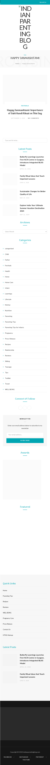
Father (7, 260)
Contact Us (6, 629)
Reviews (8, 356)
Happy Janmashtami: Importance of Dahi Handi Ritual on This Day (25, 112)
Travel (7, 384)
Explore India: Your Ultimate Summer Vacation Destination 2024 (32, 208)
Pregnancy (9, 333)
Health (7, 271)
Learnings (8, 294)
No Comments (33, 118)
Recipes (8, 344)
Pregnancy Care (8, 618)
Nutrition (8, 310)
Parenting (8, 316)
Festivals (25, 106)
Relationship (9, 350)
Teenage (8, 367)
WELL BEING (10, 389)
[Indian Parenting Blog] (25, 27)
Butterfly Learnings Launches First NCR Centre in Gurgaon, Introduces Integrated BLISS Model (25, 555)
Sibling (7, 361)
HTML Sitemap (8, 635)
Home (17, 63)
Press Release (10, 339)
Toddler (8, 378)
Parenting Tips (10, 322)
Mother (7, 305)
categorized (9, 248)
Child (7, 254)
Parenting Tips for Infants (14, 327)
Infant (7, 288)
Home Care (9, 282)
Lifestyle (8, 299)
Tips (6, 372)
